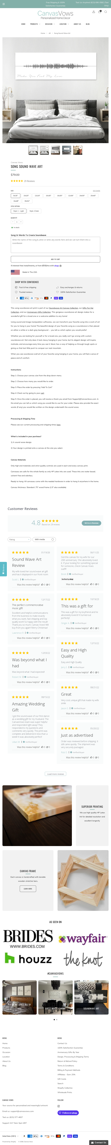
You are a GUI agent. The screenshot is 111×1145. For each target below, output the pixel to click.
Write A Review (91, 523)
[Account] (93, 11)
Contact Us (62, 1043)
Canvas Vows (17, 162)
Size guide (96, 191)
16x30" (59, 196)
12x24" (37, 196)
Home (23, 24)
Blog (88, 24)
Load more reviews (55, 774)
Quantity (14, 218)
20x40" (93, 196)
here (58, 425)
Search (60, 1083)
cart (42, 393)
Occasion (48, 24)
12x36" (71, 196)
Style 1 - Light (18, 211)
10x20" (26, 196)
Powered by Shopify (9, 1142)
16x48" (16, 201)
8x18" (15, 196)
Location (63, 24)
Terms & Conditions (66, 1066)
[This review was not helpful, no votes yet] (47, 584)
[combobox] (19, 539)
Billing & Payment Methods (69, 1070)
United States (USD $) (9, 1136)
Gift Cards (62, 1079)
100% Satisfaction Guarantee (70, 1048)
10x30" (48, 196)
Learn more (28, 889)
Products (34, 24)
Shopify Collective (65, 1088)
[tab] (54, 1019)
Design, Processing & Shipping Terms (73, 1057)
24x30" (82, 196)
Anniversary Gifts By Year (68, 1052)
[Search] (105, 11)
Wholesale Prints (65, 1092)
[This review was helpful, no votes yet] (42, 584)
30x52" (27, 201)
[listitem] (55, 4)
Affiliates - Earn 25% (66, 1074)
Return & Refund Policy (67, 1061)
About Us (77, 24)
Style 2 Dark (34, 211)
